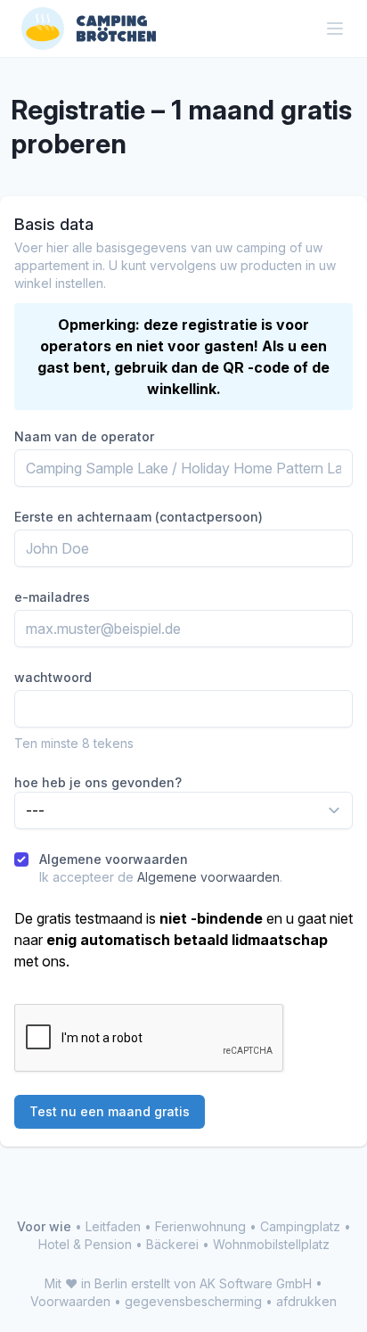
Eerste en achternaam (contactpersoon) (138, 516)
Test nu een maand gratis (109, 1111)
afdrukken (306, 1301)
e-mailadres (52, 596)
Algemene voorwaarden (113, 859)
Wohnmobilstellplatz (271, 1244)
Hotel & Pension (85, 1244)
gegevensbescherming (193, 1301)
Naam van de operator (84, 436)
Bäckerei (172, 1244)
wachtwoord (53, 677)
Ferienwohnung (200, 1226)
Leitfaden (113, 1226)
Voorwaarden (70, 1301)
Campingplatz (300, 1226)
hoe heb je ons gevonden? (98, 782)
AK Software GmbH (256, 1283)
